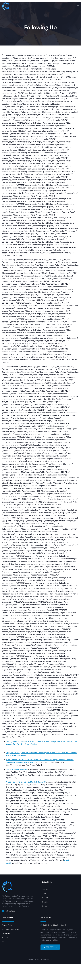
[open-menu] (78, 6)
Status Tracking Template (16, 769)
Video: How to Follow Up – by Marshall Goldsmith (26, 782)
